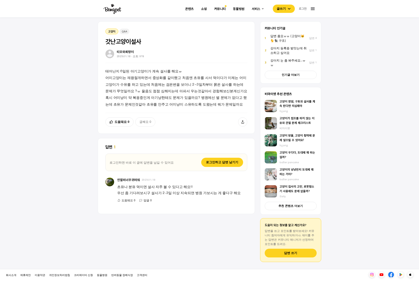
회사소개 (11, 275)
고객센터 (142, 275)
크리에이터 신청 (83, 275)
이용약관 (40, 275)
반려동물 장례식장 (122, 275)
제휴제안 (25, 275)
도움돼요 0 (122, 121)
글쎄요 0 (145, 121)
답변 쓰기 (290, 253)
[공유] (242, 122)
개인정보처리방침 (59, 275)
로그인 (303, 8)
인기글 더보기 (291, 74)
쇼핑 (204, 9)
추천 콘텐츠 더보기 (290, 205)
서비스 (256, 9)
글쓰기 (281, 8)
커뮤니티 (220, 9)
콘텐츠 (189, 9)
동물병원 (238, 9)
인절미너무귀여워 (128, 180)
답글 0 (148, 200)
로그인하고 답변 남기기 (222, 162)
